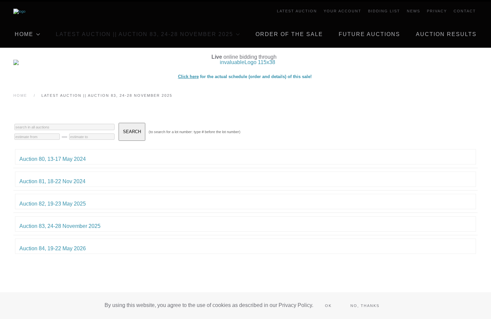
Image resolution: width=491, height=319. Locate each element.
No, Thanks (364, 306)
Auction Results (446, 34)
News (413, 11)
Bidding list (384, 11)
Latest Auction (297, 11)
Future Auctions (369, 34)
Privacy (437, 11)
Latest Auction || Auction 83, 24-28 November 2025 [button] (144, 34)
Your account (342, 11)
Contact (465, 11)
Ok (328, 306)
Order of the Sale (289, 34)
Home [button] (24, 34)
